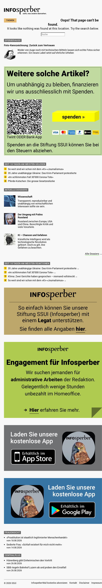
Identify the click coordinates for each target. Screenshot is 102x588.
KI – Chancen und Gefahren (32, 235)
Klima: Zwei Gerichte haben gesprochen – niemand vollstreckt (41, 276)
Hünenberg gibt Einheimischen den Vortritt (29, 560)
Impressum (96, 582)
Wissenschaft (25, 196)
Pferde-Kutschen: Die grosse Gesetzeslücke (31, 181)
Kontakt (73, 582)
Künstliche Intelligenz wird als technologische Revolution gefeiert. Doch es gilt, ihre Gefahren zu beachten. (34, 243)
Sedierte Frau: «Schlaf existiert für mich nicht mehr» (34, 544)
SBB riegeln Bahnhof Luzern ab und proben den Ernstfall (36, 567)
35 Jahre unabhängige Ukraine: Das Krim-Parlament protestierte (42, 173)
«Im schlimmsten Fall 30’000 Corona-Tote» (30, 177)
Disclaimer (84, 582)
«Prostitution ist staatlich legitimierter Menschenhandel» (37, 537)
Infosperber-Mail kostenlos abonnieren (49, 582)
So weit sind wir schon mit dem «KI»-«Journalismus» (36, 169)
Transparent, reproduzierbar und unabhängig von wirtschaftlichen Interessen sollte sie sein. (35, 203)
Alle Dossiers (92, 253)
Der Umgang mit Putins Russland (30, 216)
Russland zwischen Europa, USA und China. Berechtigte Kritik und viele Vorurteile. (35, 224)
